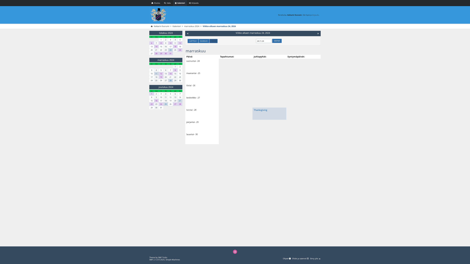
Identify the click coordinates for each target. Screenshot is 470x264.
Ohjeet (286, 258)
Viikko (213, 41)
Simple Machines (173, 259)
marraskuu (196, 50)
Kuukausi (203, 41)
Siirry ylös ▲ (315, 258)
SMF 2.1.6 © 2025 (157, 259)
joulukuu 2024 (166, 87)
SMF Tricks (162, 257)
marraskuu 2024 (166, 60)
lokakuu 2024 (166, 32)
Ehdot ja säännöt (299, 258)
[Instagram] (235, 252)
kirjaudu (315, 15)
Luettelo (192, 41)
